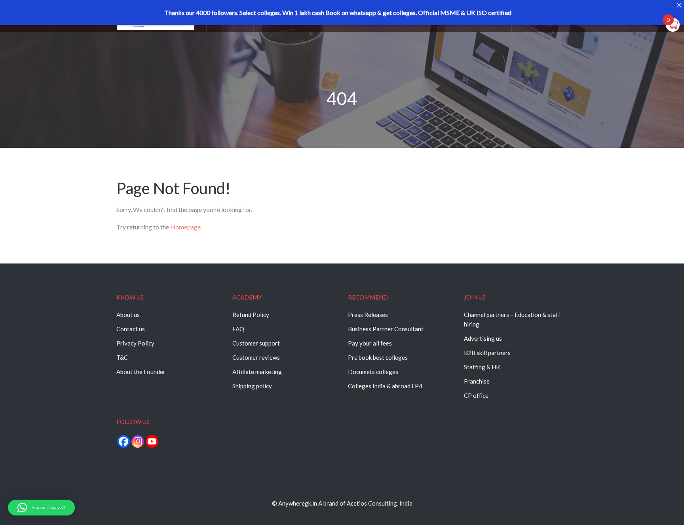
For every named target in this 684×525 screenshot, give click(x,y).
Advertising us (483, 338)
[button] (41, 507)
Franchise (477, 381)
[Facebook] (123, 441)
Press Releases (368, 314)
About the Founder (140, 371)
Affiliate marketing (257, 371)
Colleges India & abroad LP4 (385, 385)
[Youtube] (152, 441)
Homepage (185, 227)
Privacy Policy (135, 343)
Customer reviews (256, 357)
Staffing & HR (482, 366)
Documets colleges (373, 371)
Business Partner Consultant (386, 328)
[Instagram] (137, 441)
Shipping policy (252, 385)
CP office (476, 395)
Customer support (256, 343)
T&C (122, 357)
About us (128, 314)
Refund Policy (250, 314)
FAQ (238, 328)
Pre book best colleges (378, 357)
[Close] (679, 5)
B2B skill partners (487, 352)
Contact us (130, 328)
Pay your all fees (370, 343)
